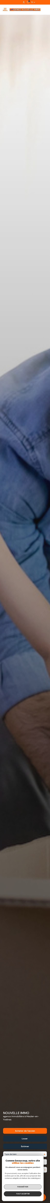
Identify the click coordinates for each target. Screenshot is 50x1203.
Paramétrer (22, 1187)
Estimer (25, 1146)
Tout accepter (23, 1194)
